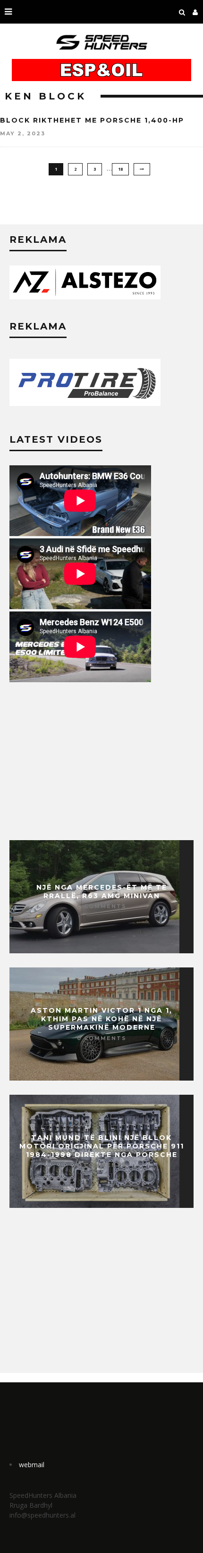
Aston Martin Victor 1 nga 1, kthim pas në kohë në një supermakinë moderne (101, 1019)
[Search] (182, 12)
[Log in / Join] (195, 12)
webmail (31, 1464)
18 (120, 169)
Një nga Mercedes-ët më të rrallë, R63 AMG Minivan (101, 891)
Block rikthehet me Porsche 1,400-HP (92, 120)
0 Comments (102, 906)
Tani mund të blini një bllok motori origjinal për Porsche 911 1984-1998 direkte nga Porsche (101, 1146)
